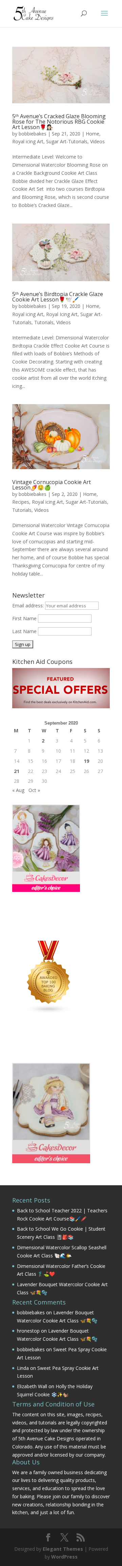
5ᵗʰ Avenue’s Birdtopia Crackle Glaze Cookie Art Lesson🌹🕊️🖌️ (57, 296)
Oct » (34, 790)
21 (16, 771)
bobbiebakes (32, 133)
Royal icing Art (27, 141)
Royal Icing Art (62, 314)
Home (92, 133)
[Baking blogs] (48, 1012)
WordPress (64, 1556)
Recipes (20, 502)
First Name (24, 618)
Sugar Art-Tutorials (66, 141)
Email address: (28, 605)
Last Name (24, 631)
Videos (97, 141)
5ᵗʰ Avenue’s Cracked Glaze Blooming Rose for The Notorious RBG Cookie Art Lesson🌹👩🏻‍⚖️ (59, 121)
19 (86, 761)
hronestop (28, 1331)
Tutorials (44, 322)
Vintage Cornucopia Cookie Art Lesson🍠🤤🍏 (51, 484)
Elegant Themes (63, 1549)
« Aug (18, 790)
